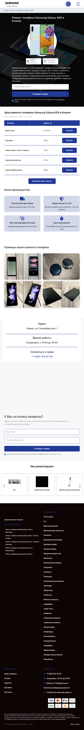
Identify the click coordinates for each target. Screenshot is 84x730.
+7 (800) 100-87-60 (42, 356)
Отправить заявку (40, 94)
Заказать (69, 131)
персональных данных (55, 454)
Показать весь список (42, 181)
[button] (4, 486)
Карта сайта (75, 724)
